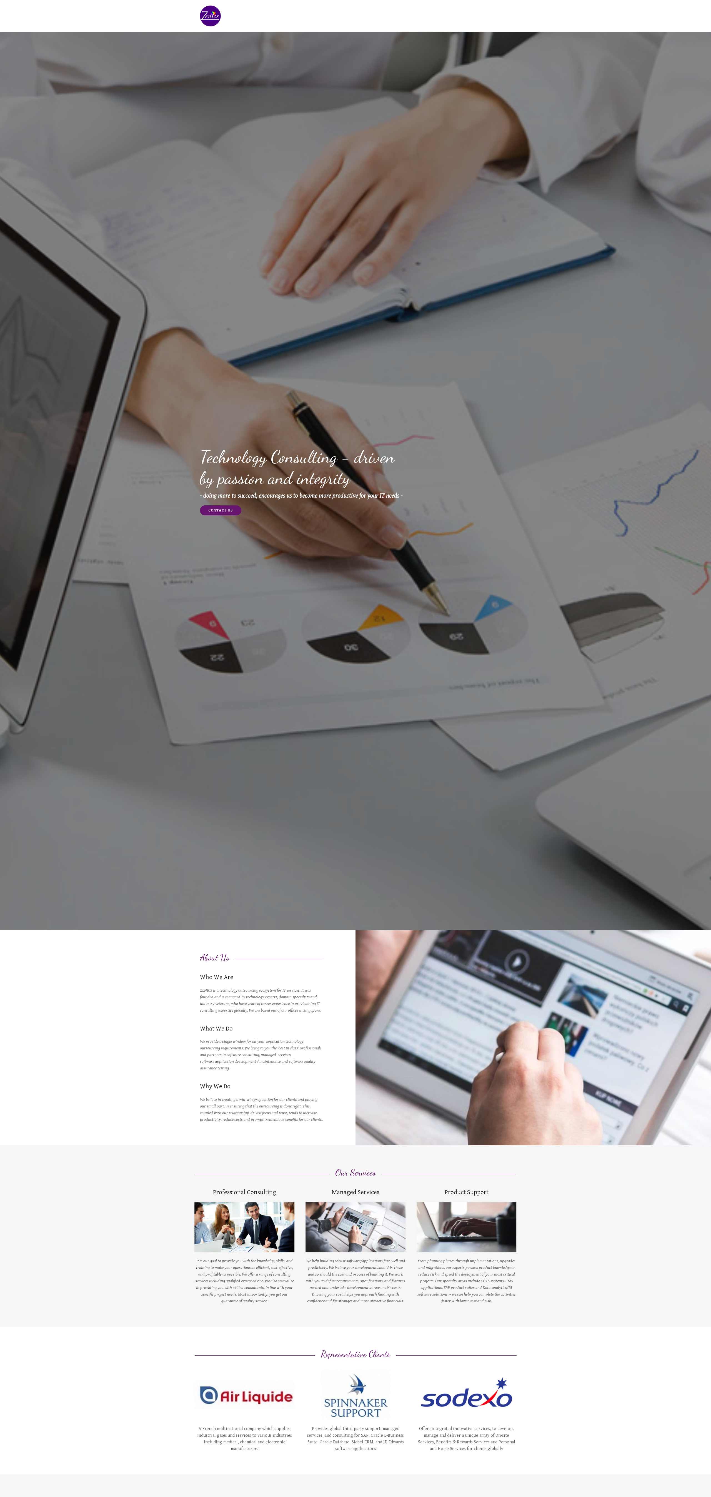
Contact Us (220, 510)
